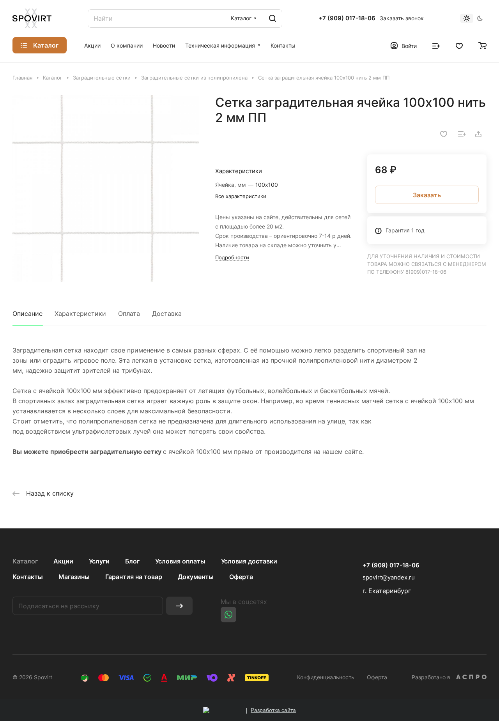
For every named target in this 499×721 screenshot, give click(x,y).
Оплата (129, 313)
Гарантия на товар (133, 577)
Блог (132, 561)
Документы (196, 577)
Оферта (241, 577)
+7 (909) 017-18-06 (347, 18)
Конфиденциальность (325, 677)
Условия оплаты (180, 561)
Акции (63, 561)
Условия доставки (249, 561)
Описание (27, 313)
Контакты (27, 577)
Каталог (25, 561)
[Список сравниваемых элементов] (436, 45)
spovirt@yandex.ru (389, 577)
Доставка (167, 313)
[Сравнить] (462, 134)
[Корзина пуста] (482, 45)
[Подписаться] (179, 606)
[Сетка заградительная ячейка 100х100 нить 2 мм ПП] (105, 188)
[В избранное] (443, 134)
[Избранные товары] (459, 45)
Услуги (99, 561)
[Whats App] (228, 614)
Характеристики (80, 313)
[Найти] (272, 18)
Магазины (74, 577)
